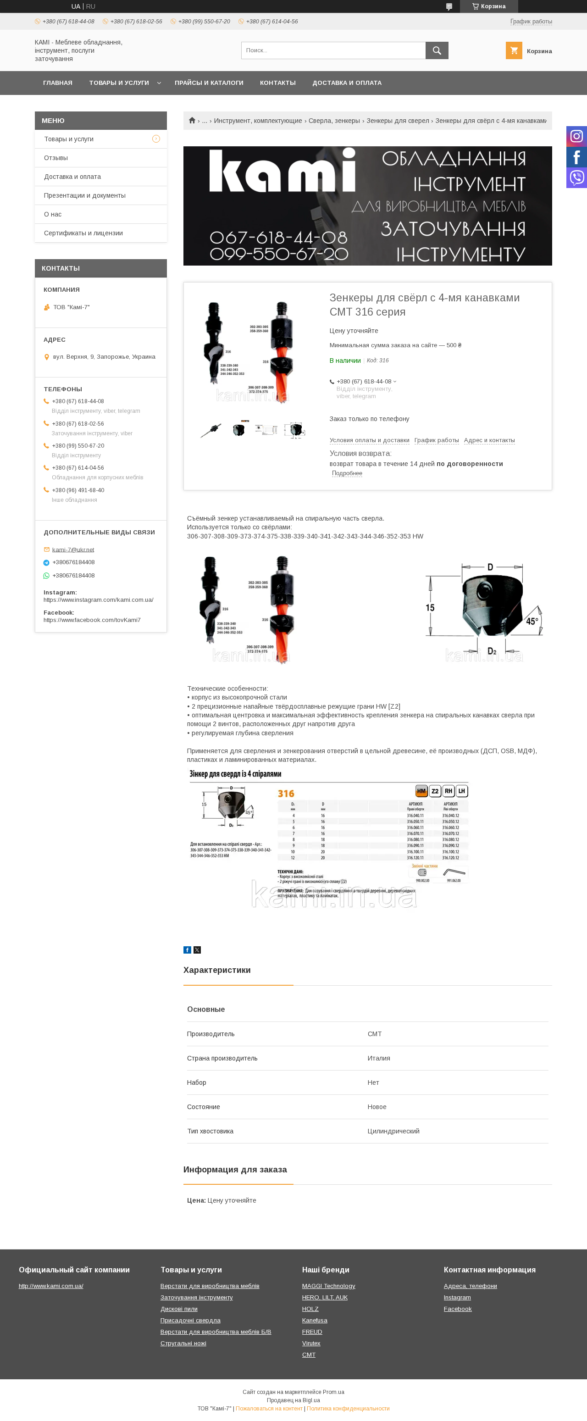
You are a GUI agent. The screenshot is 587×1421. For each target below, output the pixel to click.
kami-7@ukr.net (73, 549)
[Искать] (437, 50)
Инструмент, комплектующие (258, 120)
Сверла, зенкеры (334, 120)
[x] (197, 951)
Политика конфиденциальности (348, 1408)
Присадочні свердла (191, 1320)
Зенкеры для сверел (398, 120)
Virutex (311, 1343)
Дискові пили (179, 1308)
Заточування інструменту (197, 1297)
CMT (309, 1354)
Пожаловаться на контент (269, 1408)
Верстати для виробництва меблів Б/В (216, 1331)
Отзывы (56, 157)
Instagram (457, 1297)
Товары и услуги (119, 82)
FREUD (312, 1331)
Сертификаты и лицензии (83, 233)
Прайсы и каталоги (209, 82)
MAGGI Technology (328, 1285)
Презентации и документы (85, 195)
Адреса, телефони (470, 1285)
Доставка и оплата (347, 82)
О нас (52, 214)
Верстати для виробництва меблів (210, 1285)
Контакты (278, 82)
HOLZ (310, 1308)
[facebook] (187, 951)
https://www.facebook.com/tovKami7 (92, 619)
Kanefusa (314, 1320)
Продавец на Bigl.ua (293, 1400)
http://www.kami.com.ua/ (51, 1285)
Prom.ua (333, 1392)
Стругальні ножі (183, 1343)
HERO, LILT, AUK (325, 1297)
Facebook (458, 1308)
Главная (57, 82)
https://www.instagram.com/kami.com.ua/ (99, 599)
